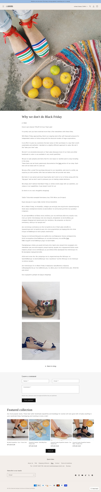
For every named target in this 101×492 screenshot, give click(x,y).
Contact (57, 463)
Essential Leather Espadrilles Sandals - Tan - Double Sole (61, 443)
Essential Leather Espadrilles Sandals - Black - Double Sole (82, 443)
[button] (3, 6)
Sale (60, 163)
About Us (30, 463)
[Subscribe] (33, 475)
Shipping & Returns (44, 463)
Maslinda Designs (15, 488)
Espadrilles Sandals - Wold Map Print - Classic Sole (38, 443)
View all (50, 451)
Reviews (68, 466)
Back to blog (51, 366)
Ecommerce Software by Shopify (27, 488)
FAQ (36, 463)
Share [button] (25, 123)
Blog (52, 463)
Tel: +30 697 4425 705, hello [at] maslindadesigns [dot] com (47, 466)
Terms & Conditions (66, 463)
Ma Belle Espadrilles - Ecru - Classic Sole (17, 442)
